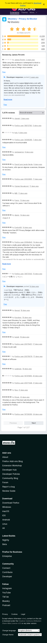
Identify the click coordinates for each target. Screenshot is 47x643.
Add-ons (6, 453)
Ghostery (15, 22)
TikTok (5, 597)
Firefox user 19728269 (23, 414)
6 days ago (22, 133)
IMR (16, 193)
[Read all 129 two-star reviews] (22, 46)
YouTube (6, 592)
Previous (13, 423)
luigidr (17, 337)
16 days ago (25, 310)
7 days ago (37, 140)
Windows (6, 507)
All (3, 528)
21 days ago (37, 383)
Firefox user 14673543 (23, 274)
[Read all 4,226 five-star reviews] (22, 36)
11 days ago (37, 179)
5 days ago (37, 125)
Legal (23, 614)
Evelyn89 (18, 227)
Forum (5, 482)
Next (34, 423)
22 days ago (25, 397)
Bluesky (6, 601)
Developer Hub (9, 470)
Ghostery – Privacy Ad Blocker (22, 19)
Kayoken (18, 317)
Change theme (7, 635)
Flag (3, 72)
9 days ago (29, 152)
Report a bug (8, 486)
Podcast (6, 605)
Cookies (14, 614)
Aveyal (17, 310)
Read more (8, 99)
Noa (16, 390)
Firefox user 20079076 (23, 356)
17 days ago (37, 344)
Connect (6, 568)
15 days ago (37, 274)
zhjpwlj (17, 118)
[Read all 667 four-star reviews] (22, 39)
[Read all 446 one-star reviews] (22, 49)
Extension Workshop (12, 465)
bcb (16, 133)
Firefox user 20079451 (23, 344)
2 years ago (30, 60)
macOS (5, 511)
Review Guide (8, 491)
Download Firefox (10, 503)
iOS (4, 515)
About (5, 457)
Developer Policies (11, 474)
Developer (7, 576)
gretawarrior (19, 152)
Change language (9, 630)
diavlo (17, 215)
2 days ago (25, 118)
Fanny (17, 200)
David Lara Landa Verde (24, 164)
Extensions (14, 12)
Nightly (5, 540)
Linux (4, 524)
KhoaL (17, 397)
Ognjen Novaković (22, 186)
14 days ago (24, 215)
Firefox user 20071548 (23, 383)
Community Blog (10, 478)
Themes (24, 12)
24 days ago (37, 414)
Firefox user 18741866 (23, 376)
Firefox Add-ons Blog (12, 461)
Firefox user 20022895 (23, 179)
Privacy (5, 614)
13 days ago (24, 200)
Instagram (7, 588)
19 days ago (27, 369)
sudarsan (18, 369)
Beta (4, 544)
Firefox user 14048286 (23, 140)
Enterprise (7, 556)
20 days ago (37, 376)
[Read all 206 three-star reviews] (22, 43)
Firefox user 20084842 (23, 242)
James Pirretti (20, 60)
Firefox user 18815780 (23, 125)
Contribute (7, 572)
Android (6, 519)
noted (23, 618)
